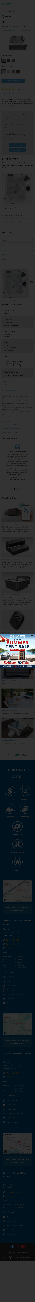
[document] (17, 651)
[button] (32, 637)
